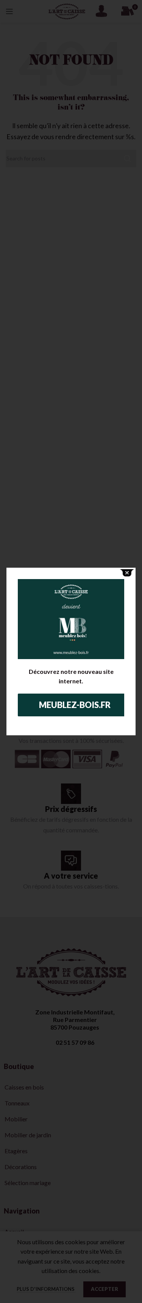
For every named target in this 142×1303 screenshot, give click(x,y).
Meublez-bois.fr (75, 705)
